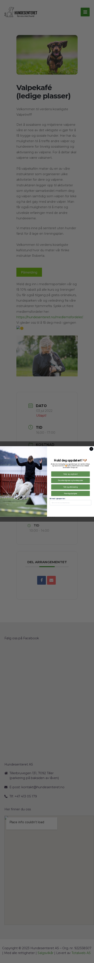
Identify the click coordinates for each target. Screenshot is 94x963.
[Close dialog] (91, 449)
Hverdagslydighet (70, 493)
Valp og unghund (70, 474)
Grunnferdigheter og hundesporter (70, 480)
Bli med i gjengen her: (57, 499)
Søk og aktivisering (70, 487)
